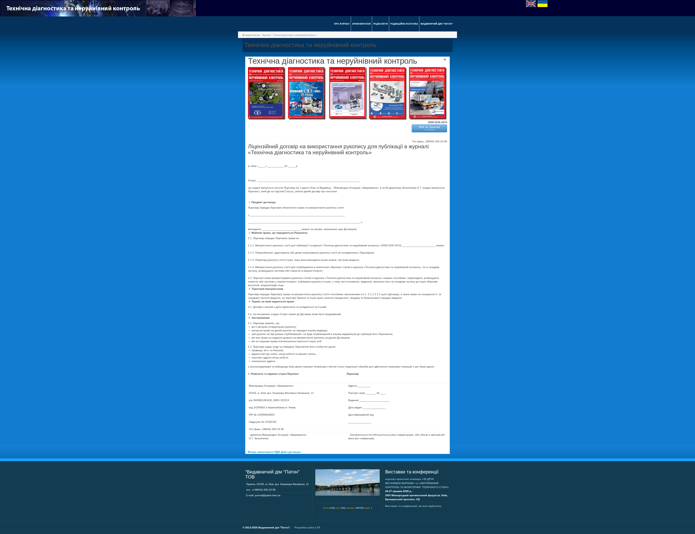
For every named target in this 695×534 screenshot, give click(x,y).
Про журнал (341, 23)
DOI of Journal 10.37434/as (429, 128)
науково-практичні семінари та (417, 483)
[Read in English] (531, 3)
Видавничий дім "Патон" (437, 23)
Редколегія (380, 23)
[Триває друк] (444, 59)
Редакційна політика (404, 23)
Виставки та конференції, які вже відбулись (413, 506)
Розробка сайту (307, 527)
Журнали (266, 35)
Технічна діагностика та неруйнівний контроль (294, 35)
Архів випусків (361, 23)
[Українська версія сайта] (542, 3)
